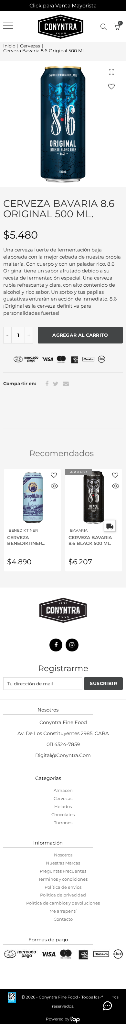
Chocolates (63, 814)
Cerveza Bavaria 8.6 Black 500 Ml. (90, 540)
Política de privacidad (63, 894)
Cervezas (30, 46)
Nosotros (63, 854)
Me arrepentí (63, 911)
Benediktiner (23, 530)
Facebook (46, 384)
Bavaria (79, 530)
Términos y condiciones (63, 879)
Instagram (72, 645)
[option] (63, 124)
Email (66, 384)
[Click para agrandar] (111, 72)
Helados (63, 806)
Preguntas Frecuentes (63, 871)
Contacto (63, 919)
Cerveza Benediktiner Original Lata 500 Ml (29, 540)
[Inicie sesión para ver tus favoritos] (111, 86)
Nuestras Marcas (63, 862)
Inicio (9, 46)
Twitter (55, 384)
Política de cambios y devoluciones (63, 903)
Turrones (63, 822)
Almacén (63, 790)
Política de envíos (63, 887)
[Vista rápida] (54, 486)
